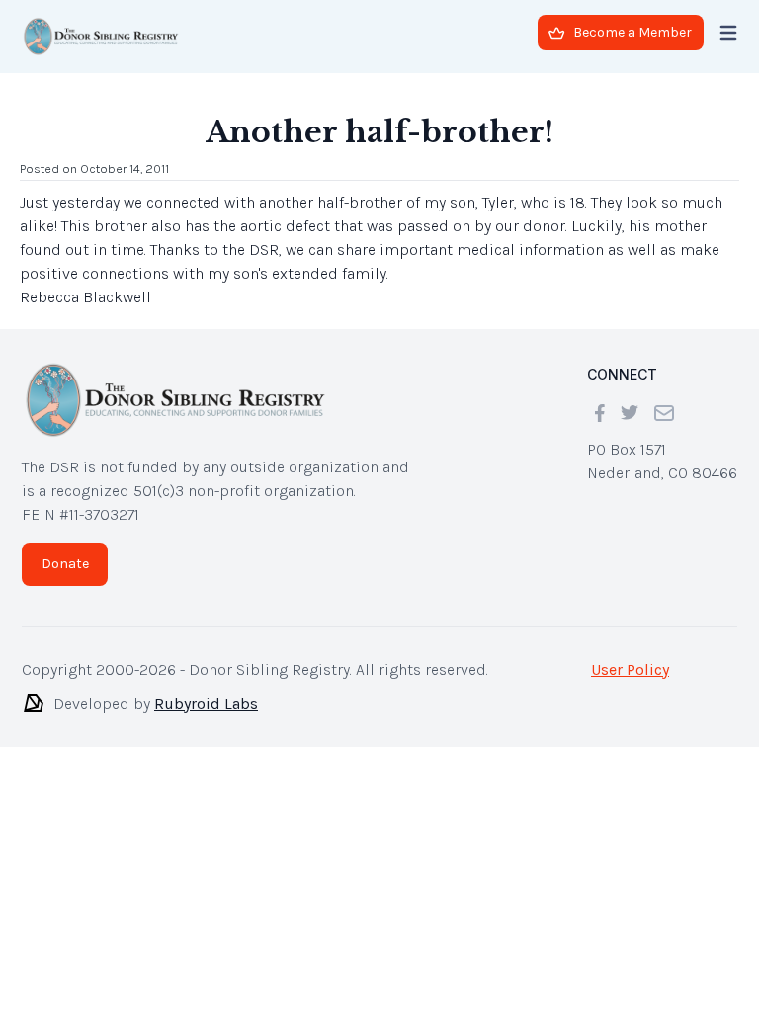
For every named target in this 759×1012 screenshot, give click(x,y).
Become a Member (632, 32)
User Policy (630, 669)
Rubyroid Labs (206, 703)
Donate (65, 563)
